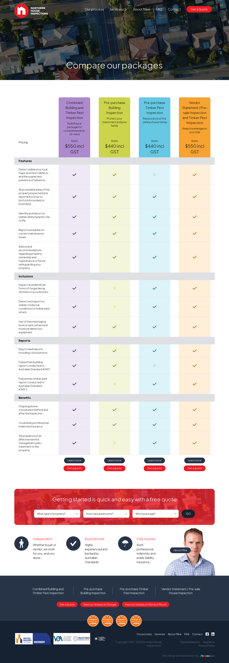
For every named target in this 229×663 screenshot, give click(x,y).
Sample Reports (190, 642)
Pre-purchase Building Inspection (93, 591)
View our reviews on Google (99, 604)
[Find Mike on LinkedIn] (213, 634)
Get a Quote (199, 9)
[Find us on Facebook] (207, 634)
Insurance (209, 642)
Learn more (74, 460)
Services (116, 9)
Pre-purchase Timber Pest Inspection (134, 591)
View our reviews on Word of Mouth (146, 604)
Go (188, 513)
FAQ (159, 9)
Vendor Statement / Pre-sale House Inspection (181, 591)
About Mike (141, 9)
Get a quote (74, 468)
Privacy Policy (206, 645)
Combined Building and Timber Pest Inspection (48, 591)
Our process (94, 9)
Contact (174, 9)
